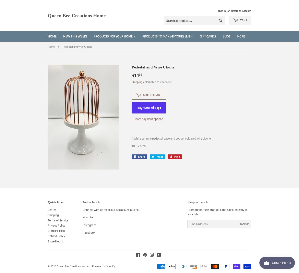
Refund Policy (56, 236)
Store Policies (56, 230)
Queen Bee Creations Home (77, 15)
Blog (226, 36)
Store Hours (55, 241)
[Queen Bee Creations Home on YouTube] (159, 255)
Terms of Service (58, 220)
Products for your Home (113, 36)
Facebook (89, 232)
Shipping (137, 82)
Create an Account (241, 11)
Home (52, 36)
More (241, 36)
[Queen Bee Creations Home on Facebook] (138, 255)
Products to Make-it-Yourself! (166, 36)
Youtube (88, 217)
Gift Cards (208, 36)
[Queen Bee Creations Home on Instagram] (152, 255)
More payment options (149, 119)
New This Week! (75, 36)
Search (52, 209)
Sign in (222, 11)
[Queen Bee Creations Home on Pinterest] (145, 255)
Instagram (89, 225)
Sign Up (244, 224)
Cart (243, 20)
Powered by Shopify (103, 266)
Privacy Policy (56, 225)
